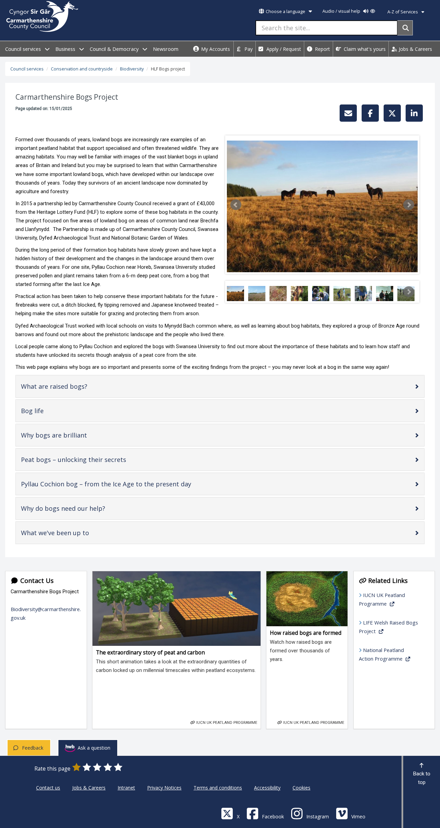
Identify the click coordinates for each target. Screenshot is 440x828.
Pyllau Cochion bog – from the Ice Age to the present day (117, 485)
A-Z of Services (403, 12)
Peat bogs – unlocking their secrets (85, 461)
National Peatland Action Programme (381, 654)
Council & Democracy (115, 49)
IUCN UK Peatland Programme (382, 599)
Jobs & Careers (414, 49)
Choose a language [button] (285, 11)
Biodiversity (132, 69)
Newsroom (165, 49)
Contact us (48, 787)
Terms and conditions (218, 787)
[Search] (405, 27)
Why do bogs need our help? (74, 510)
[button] (235, 204)
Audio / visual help (341, 11)
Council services (23, 49)
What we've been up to (66, 534)
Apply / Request (283, 49)
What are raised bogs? (65, 388)
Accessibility (267, 787)
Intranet (126, 787)
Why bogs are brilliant (65, 437)
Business (66, 49)
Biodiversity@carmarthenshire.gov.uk (46, 613)
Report (322, 49)
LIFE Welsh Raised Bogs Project (388, 626)
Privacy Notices (164, 787)
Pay (248, 49)
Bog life (44, 412)
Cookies (301, 787)
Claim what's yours (364, 49)
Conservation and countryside (82, 69)
